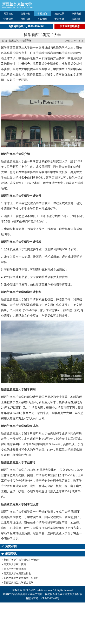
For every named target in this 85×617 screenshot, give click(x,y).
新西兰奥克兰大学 (17, 4)
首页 (4, 40)
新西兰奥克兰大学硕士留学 (18, 582)
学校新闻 (42, 13)
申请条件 (76, 13)
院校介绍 (26, 13)
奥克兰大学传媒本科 (15, 568)
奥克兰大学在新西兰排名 (17, 573)
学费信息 (8, 18)
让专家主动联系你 (70, 26)
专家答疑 (59, 18)
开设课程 (42, 18)
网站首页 (8, 13)
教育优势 (59, 13)
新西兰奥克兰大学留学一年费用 (21, 578)
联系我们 (76, 18)
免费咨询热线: (26, 26)
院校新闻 (14, 40)
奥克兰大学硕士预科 (15, 564)
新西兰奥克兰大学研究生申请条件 (22, 559)
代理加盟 (26, 18)
